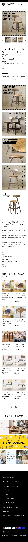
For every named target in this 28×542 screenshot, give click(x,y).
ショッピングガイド (8, 498)
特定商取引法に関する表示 (10, 507)
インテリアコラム (8, 490)
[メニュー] (25, 4)
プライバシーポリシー (9, 503)
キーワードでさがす (8, 477)
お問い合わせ (7, 511)
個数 (3, 69)
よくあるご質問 (7, 494)
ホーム (3, 9)
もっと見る (14, 407)
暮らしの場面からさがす (10, 482)
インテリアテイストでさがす (11, 486)
